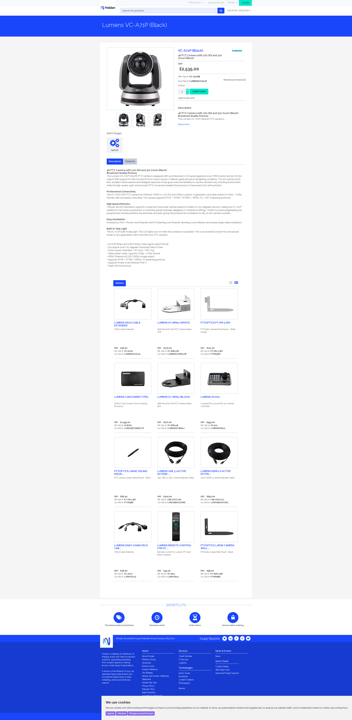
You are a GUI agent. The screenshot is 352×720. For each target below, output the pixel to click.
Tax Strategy (147, 673)
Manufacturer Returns (234, 80)
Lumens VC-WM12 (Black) (173, 396)
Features (130, 161)
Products (194, 2)
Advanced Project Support (227, 673)
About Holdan (148, 656)
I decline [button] (121, 713)
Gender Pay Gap (149, 683)
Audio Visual (184, 673)
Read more (183, 124)
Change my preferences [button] (141, 713)
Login (245, 3)
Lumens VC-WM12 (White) (173, 322)
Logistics (183, 663)
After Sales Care (222, 670)
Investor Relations (150, 669)
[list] (230, 283)
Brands (182, 688)
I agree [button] (110, 713)
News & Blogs (216, 3)
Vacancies (146, 663)
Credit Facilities (185, 656)
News (217, 656)
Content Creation (186, 680)
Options (119, 283)
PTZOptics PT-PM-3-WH (215, 322)
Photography (184, 683)
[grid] (236, 283)
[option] (123, 120)
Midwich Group (149, 659)
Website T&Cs (148, 689)
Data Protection (149, 692)
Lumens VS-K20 (210, 396)
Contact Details (222, 666)
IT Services (183, 659)
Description (115, 161)
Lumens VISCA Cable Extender (127, 324)
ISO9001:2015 (148, 666)
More (231, 2)
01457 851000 (210, 638)
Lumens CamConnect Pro (131, 396)
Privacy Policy (148, 686)
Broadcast (183, 676)
